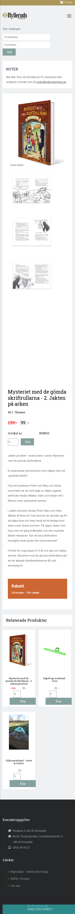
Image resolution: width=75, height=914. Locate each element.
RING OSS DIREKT (40, 909)
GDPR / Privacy (20, 878)
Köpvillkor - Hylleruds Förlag (29, 871)
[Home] (15, 16)
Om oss (15, 885)
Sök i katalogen (12, 28)
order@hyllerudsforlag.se (51, 82)
